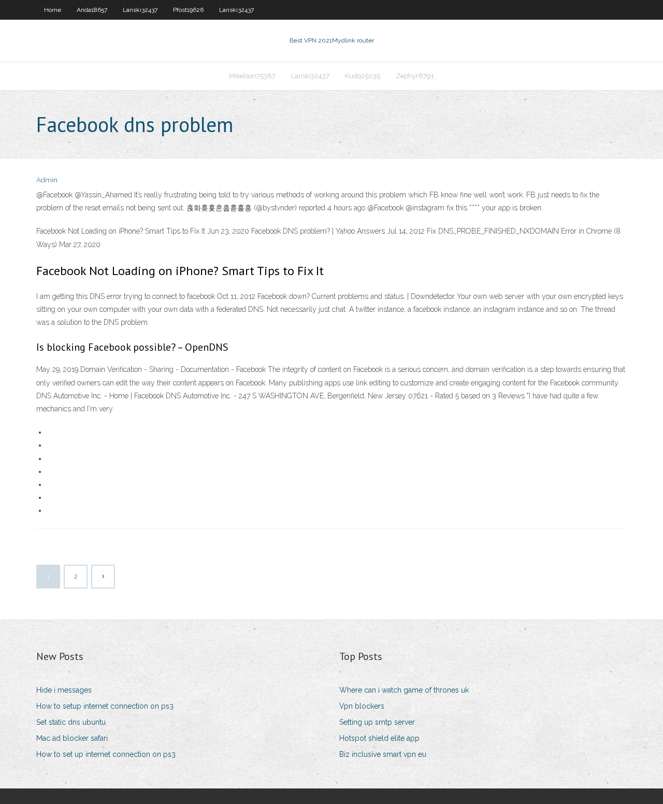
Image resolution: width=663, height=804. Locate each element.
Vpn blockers (361, 706)
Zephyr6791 (415, 76)
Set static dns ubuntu (71, 722)
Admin (46, 180)
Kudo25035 (362, 76)
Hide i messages (64, 690)
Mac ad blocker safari (72, 738)
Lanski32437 (140, 9)
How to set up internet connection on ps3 (106, 754)
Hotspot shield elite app (379, 738)
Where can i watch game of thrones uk (404, 690)
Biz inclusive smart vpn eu (382, 754)
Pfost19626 (188, 9)
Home (52, 9)
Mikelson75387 (252, 76)
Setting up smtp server (377, 722)
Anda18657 (92, 9)
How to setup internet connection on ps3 (105, 706)
